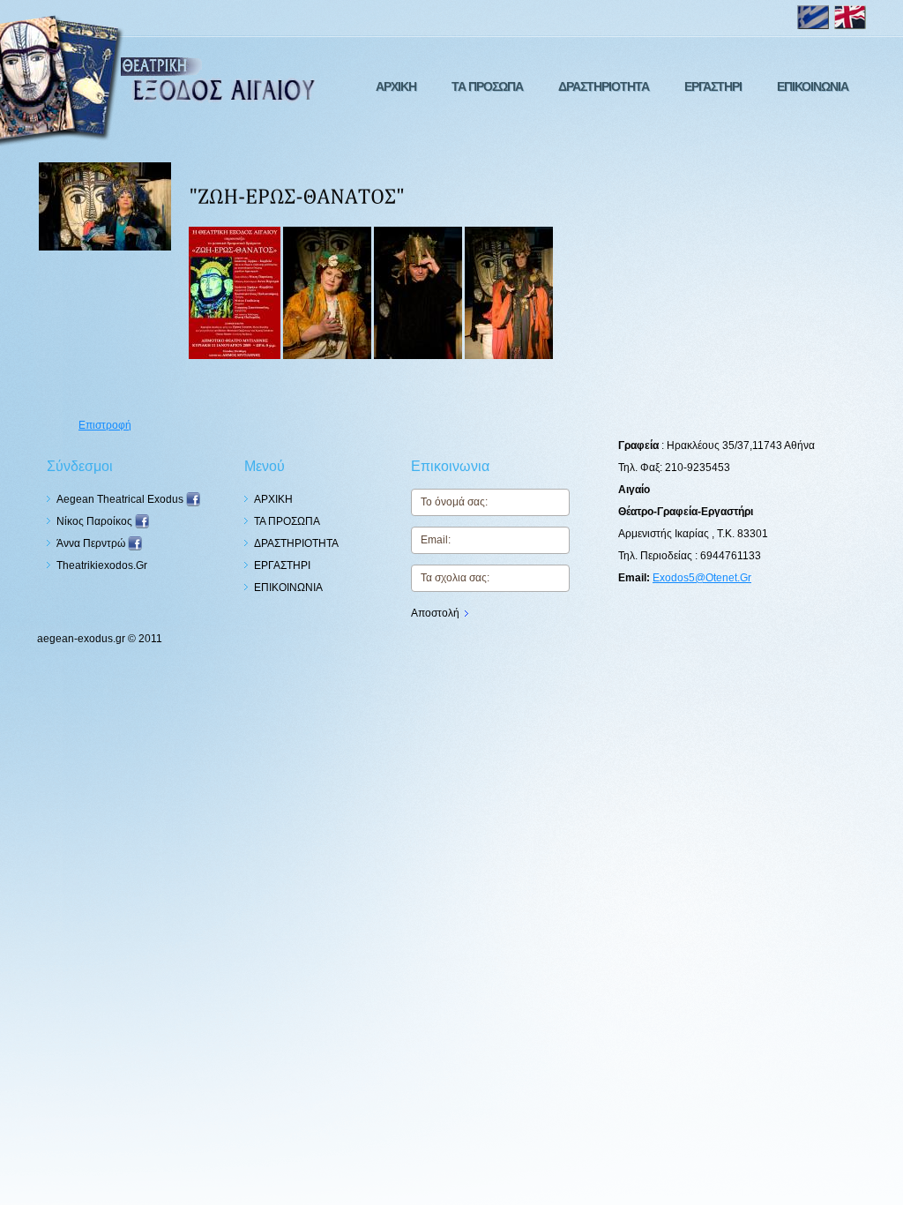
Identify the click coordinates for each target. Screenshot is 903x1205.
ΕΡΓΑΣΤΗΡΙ (713, 86)
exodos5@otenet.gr (702, 578)
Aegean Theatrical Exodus (121, 499)
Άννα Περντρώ (92, 543)
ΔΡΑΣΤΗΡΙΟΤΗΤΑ (603, 86)
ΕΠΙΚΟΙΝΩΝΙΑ (812, 86)
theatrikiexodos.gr (101, 565)
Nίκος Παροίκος (95, 521)
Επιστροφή (104, 425)
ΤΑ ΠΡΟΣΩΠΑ (487, 86)
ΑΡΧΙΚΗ (396, 86)
